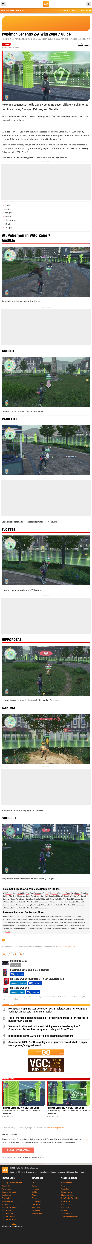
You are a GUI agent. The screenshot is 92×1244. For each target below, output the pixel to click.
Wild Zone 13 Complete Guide (38, 902)
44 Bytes (17, 1225)
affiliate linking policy (67, 946)
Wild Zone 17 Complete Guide (51, 905)
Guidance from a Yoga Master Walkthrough (68, 919)
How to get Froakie (72, 925)
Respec (64, 1210)
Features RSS (37, 1210)
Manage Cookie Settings (12, 1182)
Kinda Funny (66, 1192)
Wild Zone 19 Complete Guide (14, 908)
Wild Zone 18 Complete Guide (75, 905)
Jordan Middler (83, 46)
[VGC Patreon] (73, 10)
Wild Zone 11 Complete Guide (74, 899)
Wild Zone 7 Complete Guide (65, 896)
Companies (36, 1201)
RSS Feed (5, 1204)
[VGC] (46, 4)
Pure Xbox (65, 1201)
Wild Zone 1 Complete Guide (14, 893)
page (86, 1139)
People (34, 1195)
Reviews (35, 1186)
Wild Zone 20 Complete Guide (38, 908)
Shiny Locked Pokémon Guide (39, 919)
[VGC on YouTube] (84, 10)
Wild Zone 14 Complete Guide (61, 902)
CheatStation (66, 1182)
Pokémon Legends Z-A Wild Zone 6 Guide (65, 1108)
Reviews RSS (37, 1213)
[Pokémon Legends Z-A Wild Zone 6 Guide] (68, 1093)
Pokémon (54, 131)
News (34, 1182)
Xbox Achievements (69, 1216)
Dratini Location (38, 916)
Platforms (36, 1204)
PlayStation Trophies (69, 1198)
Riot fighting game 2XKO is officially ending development (40, 1036)
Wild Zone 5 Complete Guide (20, 896)
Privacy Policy (7, 1198)
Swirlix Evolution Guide (68, 922)
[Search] (88, 4)
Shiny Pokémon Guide (11, 916)
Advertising (6, 1189)
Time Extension (67, 1213)
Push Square (66, 1204)
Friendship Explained (44, 928)
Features (35, 1189)
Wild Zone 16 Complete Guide (27, 905)
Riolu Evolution (25, 922)
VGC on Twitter (8, 1216)
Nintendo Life (67, 1195)
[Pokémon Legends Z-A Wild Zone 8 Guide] (23, 1093)
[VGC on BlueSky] (82, 10)
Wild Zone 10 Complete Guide (50, 899)
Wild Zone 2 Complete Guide (37, 893)
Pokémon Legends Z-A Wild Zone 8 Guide (20, 1108)
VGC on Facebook (9, 1207)
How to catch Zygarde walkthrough (34, 925)
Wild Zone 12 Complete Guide (14, 902)
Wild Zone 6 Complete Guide (42, 896)
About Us (6, 1186)
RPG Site (65, 1207)
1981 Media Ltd (17, 1168)
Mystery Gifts (51, 916)
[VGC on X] (79, 10)
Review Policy (7, 1201)
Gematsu (65, 1189)
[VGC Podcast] (76, 10)
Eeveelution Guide (64, 916)
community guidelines (56, 1128)
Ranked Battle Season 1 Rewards (65, 928)
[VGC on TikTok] (87, 10)
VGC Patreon (7, 1210)
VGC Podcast (7, 1213)
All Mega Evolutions (56, 925)
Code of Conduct (9, 1192)
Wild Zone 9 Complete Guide (27, 899)
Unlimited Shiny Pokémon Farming (45, 922)
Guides (34, 1192)
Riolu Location (25, 916)
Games (34, 1198)
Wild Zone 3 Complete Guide (59, 893)
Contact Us (6, 1195)
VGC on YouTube (9, 1219)
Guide (7, 44)
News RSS (36, 1207)
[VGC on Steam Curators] (90, 10)
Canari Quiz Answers (11, 922)
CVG (63, 1186)
